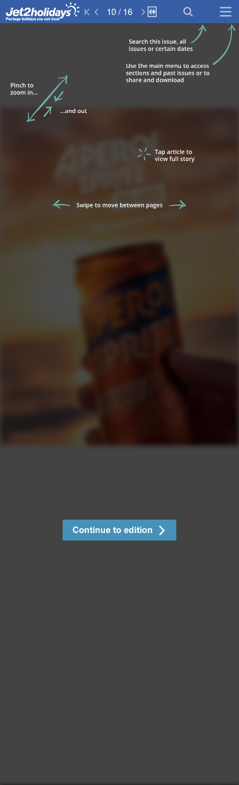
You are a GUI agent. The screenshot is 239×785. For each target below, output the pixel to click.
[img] (119, 404)
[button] (119, 532)
